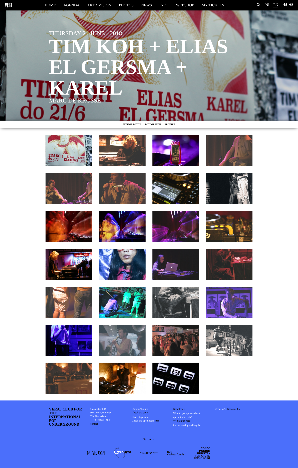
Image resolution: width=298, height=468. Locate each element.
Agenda (71, 5)
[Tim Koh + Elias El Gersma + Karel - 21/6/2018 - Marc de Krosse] (69, 150)
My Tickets (213, 5)
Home (50, 5)
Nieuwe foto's (132, 124)
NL (267, 5)
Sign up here (183, 421)
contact (94, 424)
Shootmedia (233, 409)
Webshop (185, 5)
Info (164, 5)
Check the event (140, 412)
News (146, 5)
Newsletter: (179, 409)
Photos (126, 5)
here (157, 420)
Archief (170, 124)
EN (275, 5)
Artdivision (99, 5)
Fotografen (153, 124)
